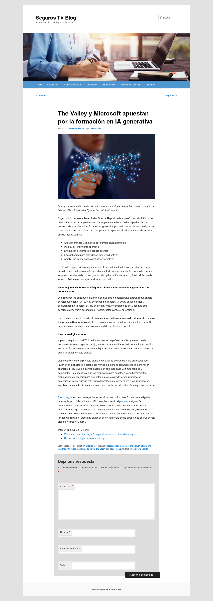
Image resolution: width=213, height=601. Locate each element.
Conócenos (92, 84)
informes (62, 448)
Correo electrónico (70, 548)
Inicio (39, 84)
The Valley (101, 448)
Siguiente (171, 95)
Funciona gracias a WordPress (106, 589)
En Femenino (109, 84)
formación (132, 445)
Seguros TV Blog (56, 17)
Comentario (66, 486)
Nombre (65, 532)
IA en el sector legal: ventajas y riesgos (85, 438)
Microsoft (71, 448)
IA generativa (144, 445)
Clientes (89, 445)
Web (62, 565)
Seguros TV (53, 84)
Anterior (41, 95)
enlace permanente (139, 448)
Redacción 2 (97, 128)
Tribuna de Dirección (130, 84)
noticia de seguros (86, 448)
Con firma (150, 84)
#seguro (109, 445)
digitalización (120, 445)
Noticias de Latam (72, 84)
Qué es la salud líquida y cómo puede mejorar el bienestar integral (99, 434)
